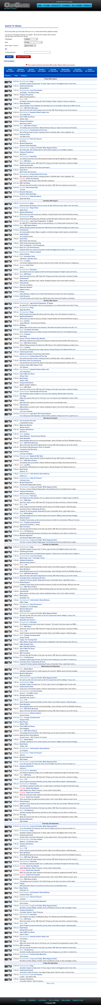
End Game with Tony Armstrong (30, 360)
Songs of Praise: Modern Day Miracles (32, 338)
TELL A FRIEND (77, 5)
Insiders (25, 321)
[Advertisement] (50, 17)
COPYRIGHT (42, 1000)
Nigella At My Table (31, 456)
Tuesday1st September (53, 70)
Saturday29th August (21, 70)
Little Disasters (25, 296)
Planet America (25, 518)
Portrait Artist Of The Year (33, 130)
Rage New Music (30, 196)
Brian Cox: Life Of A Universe (29, 247)
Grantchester (24, 230)
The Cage (23, 396)
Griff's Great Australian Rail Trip (30, 243)
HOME (40, 5)
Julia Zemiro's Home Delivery (35, 473)
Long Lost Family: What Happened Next (38, 148)
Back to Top (50, 983)
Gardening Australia (26, 86)
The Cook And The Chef (28, 420)
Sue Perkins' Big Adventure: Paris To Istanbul (35, 447)
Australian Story (27, 256)
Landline (25, 261)
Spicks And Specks (29, 178)
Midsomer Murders (26, 287)
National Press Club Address (29, 735)
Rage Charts (29, 208)
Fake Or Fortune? (31, 139)
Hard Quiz (28, 156)
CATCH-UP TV (56, 5)
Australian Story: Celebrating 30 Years (32, 509)
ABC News (25, 161)
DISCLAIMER (66, 1000)
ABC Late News (25, 183)
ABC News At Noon (28, 125)
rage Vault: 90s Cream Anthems (35, 413)
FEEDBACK (87, 5)
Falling (22, 291)
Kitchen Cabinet (30, 252)
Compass (25, 334)
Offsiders (23, 325)
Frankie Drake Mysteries (33, 901)
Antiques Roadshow (26, 95)
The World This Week (29, 329)
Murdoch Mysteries (26, 143)
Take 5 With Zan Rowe (27, 117)
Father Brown (24, 234)
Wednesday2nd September (65, 70)
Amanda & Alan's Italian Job (34, 112)
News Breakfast (25, 103)
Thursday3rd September (78, 70)
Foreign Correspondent (30, 522)
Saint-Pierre (24, 170)
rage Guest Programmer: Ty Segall (36, 221)
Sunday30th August (31, 70)
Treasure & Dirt (25, 134)
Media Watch (26, 513)
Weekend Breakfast (26, 212)
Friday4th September (90, 70)
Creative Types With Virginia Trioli (31, 365)
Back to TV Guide (23, 57)
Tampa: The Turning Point (28, 640)
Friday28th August (10, 70)
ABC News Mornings (29, 108)
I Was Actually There (26, 644)
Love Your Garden (31, 90)
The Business (27, 531)
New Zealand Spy (29, 187)
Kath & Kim (27, 265)
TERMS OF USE (77, 1000)
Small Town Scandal (30, 792)
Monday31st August (42, 70)
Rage (27, 81)
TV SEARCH (66, 5)
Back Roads (24, 378)
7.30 (23, 99)
